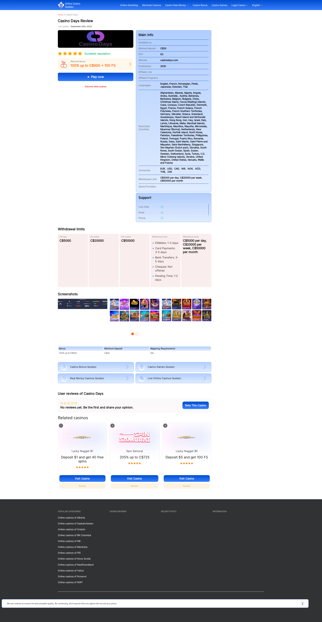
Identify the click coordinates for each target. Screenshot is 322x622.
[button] (132, 334)
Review (82, 486)
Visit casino (82, 478)
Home (60, 14)
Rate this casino (195, 405)
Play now (97, 77)
